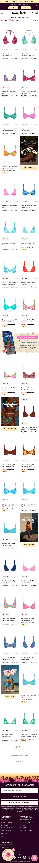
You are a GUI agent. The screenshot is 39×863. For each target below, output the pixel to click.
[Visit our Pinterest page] (14, 857)
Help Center (23, 828)
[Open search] (33, 13)
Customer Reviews (25, 819)
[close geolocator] (37, 5)
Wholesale (4, 833)
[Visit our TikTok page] (29, 857)
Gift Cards (4, 825)
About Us (4, 819)
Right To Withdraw (26, 830)
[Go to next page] (22, 747)
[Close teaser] (13, 849)
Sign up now (19, 797)
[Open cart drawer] (37, 13)
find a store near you (29, 167)
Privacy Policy (22, 348)
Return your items (7, 845)
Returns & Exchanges (26, 822)
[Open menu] (2, 13)
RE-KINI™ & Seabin (6, 822)
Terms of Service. (32, 348)
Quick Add (6, 49)
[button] (8, 855)
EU (13, 7)
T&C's (2, 836)
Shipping (22, 825)
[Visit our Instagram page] (24, 857)
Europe (19, 854)
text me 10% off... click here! (19, 803)
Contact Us (4, 848)
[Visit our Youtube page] (19, 857)
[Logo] (20, 12)
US (25, 7)
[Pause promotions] (37, 2)
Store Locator (6, 830)
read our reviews (10, 429)
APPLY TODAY (10, 696)
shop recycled (29, 545)
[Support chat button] (34, 858)
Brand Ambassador (7, 828)
